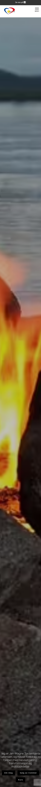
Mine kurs (20, 780)
